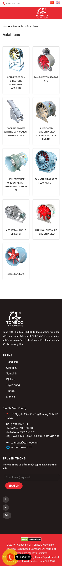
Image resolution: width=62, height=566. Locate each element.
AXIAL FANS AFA (15, 274)
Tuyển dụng (13, 385)
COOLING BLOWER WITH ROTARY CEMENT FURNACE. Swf (16, 132)
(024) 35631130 (20, 424)
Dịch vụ (10, 379)
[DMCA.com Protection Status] (31, 539)
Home (6, 26)
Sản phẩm (12, 373)
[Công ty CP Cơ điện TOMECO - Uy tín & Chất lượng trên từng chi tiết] (42, 13)
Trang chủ (12, 362)
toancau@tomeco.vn (24, 442)
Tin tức (10, 391)
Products (18, 26)
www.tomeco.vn (21, 447)
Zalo (7, 515)
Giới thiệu (11, 367)
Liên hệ (10, 397)
